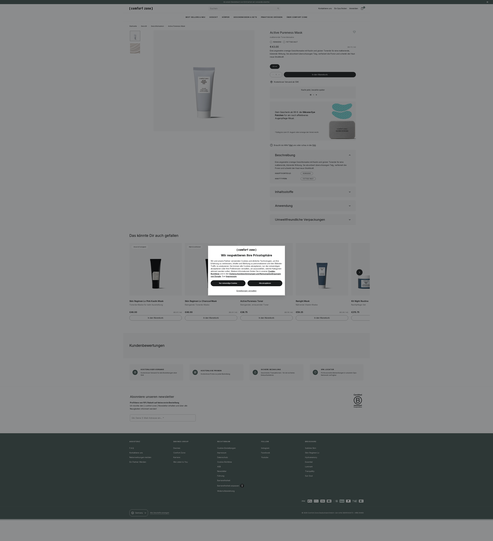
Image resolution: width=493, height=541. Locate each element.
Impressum (231, 276)
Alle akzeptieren (265, 283)
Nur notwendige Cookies (228, 283)
